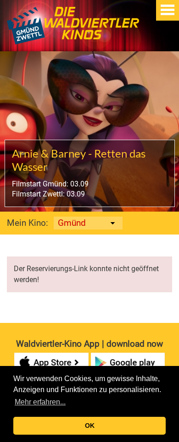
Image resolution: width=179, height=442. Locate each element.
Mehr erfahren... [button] (40, 402)
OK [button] (90, 425)
